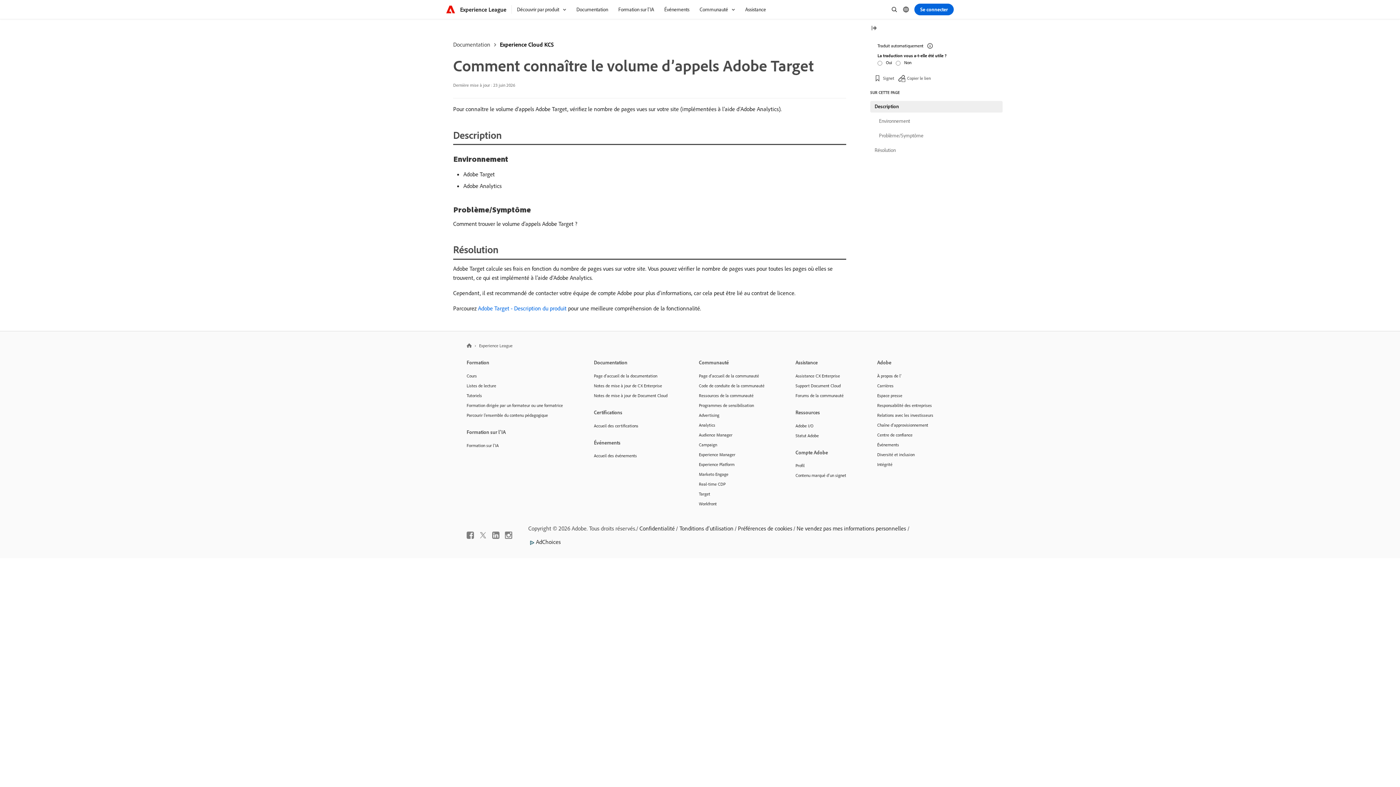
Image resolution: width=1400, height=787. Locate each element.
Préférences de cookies (765, 528)
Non (907, 62)
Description (887, 106)
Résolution (885, 150)
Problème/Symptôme (901, 135)
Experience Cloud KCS (527, 44)
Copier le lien (919, 78)
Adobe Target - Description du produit (522, 308)
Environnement (894, 121)
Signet (888, 78)
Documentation (471, 44)
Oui (889, 62)
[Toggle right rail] (874, 28)
